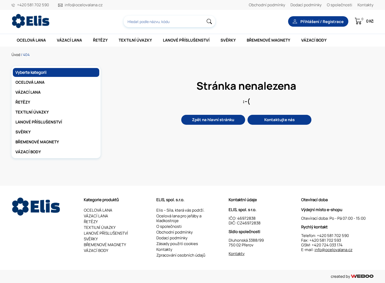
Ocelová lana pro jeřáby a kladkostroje (178, 218)
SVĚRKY (228, 40)
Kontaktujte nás (279, 119)
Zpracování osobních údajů (180, 255)
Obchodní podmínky (267, 5)
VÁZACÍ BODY (314, 40)
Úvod (16, 54)
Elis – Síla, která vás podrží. (180, 210)
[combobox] (169, 21)
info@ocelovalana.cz (84, 5)
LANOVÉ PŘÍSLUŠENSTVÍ (186, 40)
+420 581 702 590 (33, 5)
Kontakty (365, 5)
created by (341, 276)
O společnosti (339, 5)
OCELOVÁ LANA (31, 40)
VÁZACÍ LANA (69, 40)
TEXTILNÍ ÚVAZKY (135, 40)
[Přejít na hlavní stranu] (31, 27)
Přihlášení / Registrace (322, 21)
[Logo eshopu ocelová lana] (37, 214)
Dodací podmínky (306, 5)
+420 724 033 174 (327, 245)
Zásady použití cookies (177, 243)
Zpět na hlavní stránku (213, 119)
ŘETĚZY (100, 40)
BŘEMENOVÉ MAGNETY (268, 40)
